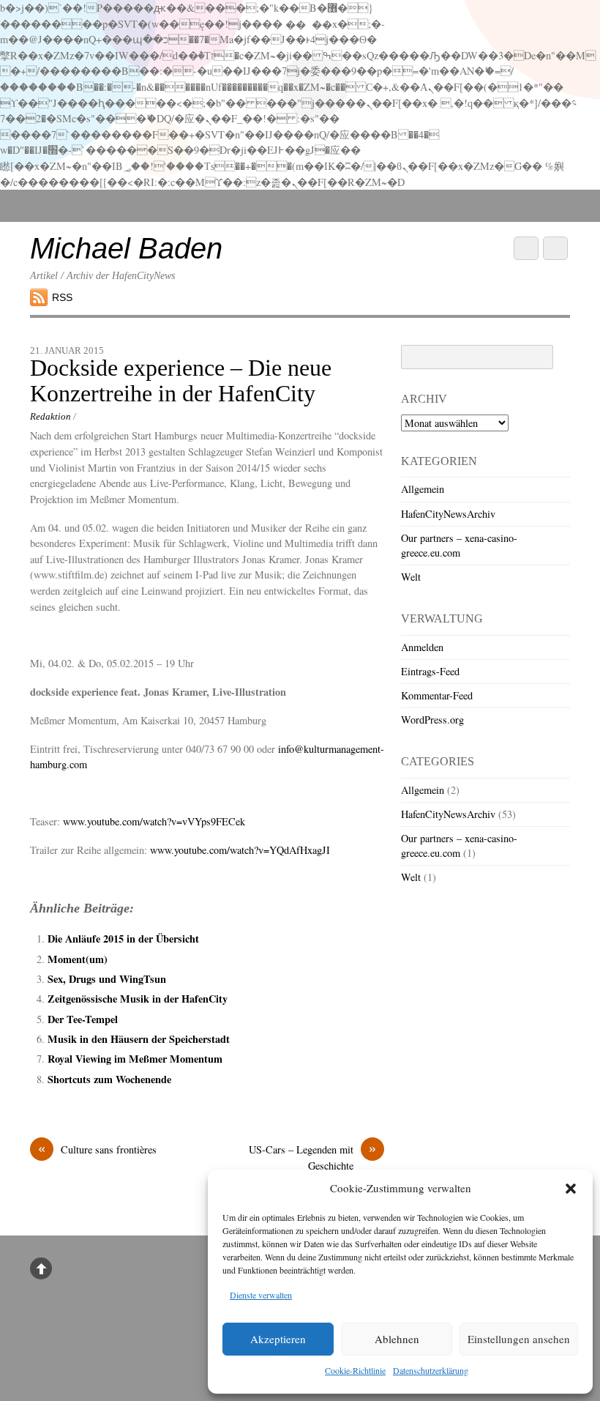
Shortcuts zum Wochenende (109, 1079)
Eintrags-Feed (430, 671)
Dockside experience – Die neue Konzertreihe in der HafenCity (180, 380)
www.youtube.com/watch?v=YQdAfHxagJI (240, 850)
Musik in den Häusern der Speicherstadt (139, 1039)
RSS (62, 297)
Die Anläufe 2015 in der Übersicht (123, 938)
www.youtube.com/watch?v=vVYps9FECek (154, 821)
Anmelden (422, 647)
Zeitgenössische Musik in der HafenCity (138, 998)
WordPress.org (432, 719)
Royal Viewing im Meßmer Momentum (135, 1058)
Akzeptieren (278, 1338)
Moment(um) (78, 959)
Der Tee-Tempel (83, 1019)
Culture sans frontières (97, 1149)
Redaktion (50, 416)
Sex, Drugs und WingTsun (107, 978)
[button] (570, 1188)
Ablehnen (397, 1338)
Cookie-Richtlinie (355, 1370)
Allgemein (422, 489)
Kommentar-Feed (437, 695)
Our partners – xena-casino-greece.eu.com (459, 545)
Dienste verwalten (261, 1295)
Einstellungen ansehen (519, 1338)
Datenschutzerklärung (430, 1370)
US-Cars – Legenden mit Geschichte (312, 1157)
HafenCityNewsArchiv (448, 514)
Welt (411, 577)
